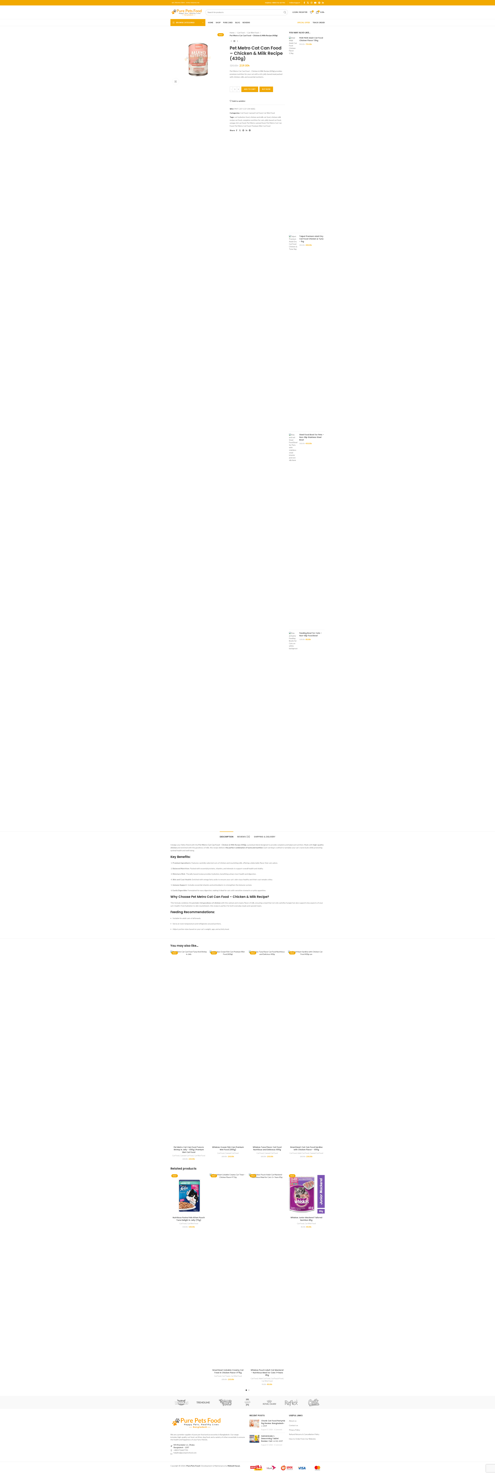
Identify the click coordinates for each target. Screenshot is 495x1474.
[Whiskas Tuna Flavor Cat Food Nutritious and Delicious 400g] (267, 1047)
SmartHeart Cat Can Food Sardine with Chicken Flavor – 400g (306, 1148)
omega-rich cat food (238, 123)
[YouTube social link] (315, 3)
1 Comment (278, 1430)
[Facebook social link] (304, 3)
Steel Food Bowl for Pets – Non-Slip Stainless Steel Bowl (311, 437)
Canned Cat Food (255, 113)
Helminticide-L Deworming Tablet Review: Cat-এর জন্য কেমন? (272, 1438)
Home (232, 32)
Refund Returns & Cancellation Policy (304, 1434)
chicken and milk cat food (260, 117)
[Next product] (237, 41)
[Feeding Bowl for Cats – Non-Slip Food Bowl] (293, 729)
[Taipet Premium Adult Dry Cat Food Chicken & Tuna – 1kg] (293, 332)
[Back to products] (234, 41)
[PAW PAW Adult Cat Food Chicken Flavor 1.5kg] (293, 134)
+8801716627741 (181, 1450)
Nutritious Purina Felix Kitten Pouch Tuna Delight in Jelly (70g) (189, 1218)
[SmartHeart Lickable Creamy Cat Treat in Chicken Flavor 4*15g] (228, 1270)
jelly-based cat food (273, 120)
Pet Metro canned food (256, 123)
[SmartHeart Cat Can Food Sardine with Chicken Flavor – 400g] (306, 1047)
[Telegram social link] (249, 130)
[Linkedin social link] (323, 3)
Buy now (266, 89)
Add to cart (250, 89)
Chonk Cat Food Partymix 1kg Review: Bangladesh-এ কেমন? (273, 1423)
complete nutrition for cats (253, 120)
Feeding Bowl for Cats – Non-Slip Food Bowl (310, 634)
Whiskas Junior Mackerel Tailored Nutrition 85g (306, 1218)
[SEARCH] (285, 12)
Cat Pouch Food (277, 1378)
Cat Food (241, 32)
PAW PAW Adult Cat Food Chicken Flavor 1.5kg (311, 39)
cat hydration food (242, 117)
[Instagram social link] (311, 3)
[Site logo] (186, 12)
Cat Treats (226, 1376)
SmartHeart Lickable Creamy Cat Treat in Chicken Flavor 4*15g (228, 1371)
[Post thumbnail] (254, 1425)
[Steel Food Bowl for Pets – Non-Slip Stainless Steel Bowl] (293, 530)
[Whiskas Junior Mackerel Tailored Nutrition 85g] (306, 1194)
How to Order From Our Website (302, 1439)
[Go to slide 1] (246, 1390)
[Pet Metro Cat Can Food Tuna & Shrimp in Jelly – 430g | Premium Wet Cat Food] (188, 1047)
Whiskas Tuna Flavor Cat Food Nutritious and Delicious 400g (267, 1148)
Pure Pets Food (193, 1466)
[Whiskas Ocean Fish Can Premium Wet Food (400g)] (228, 1047)
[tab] (226, 835)
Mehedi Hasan (234, 1466)
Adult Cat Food (303, 1153)
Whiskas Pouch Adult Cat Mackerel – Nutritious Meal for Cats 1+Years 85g (267, 1372)
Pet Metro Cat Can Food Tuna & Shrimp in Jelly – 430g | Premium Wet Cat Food (189, 1150)
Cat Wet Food (253, 32)
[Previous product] (231, 41)
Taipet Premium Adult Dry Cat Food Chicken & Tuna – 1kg (311, 239)
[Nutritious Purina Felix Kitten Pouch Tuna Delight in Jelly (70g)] (188, 1194)
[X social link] (308, 3)
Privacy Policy (294, 1430)
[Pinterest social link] (319, 3)
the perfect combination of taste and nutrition (244, 848)
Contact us (293, 1425)
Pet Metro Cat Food (242, 126)
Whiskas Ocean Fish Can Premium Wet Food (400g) (228, 1148)
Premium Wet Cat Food (260, 126)
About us (292, 1421)
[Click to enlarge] (175, 81)
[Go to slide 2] (249, 1390)
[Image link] (196, 1422)
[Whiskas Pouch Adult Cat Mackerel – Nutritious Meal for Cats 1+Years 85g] (267, 1270)
